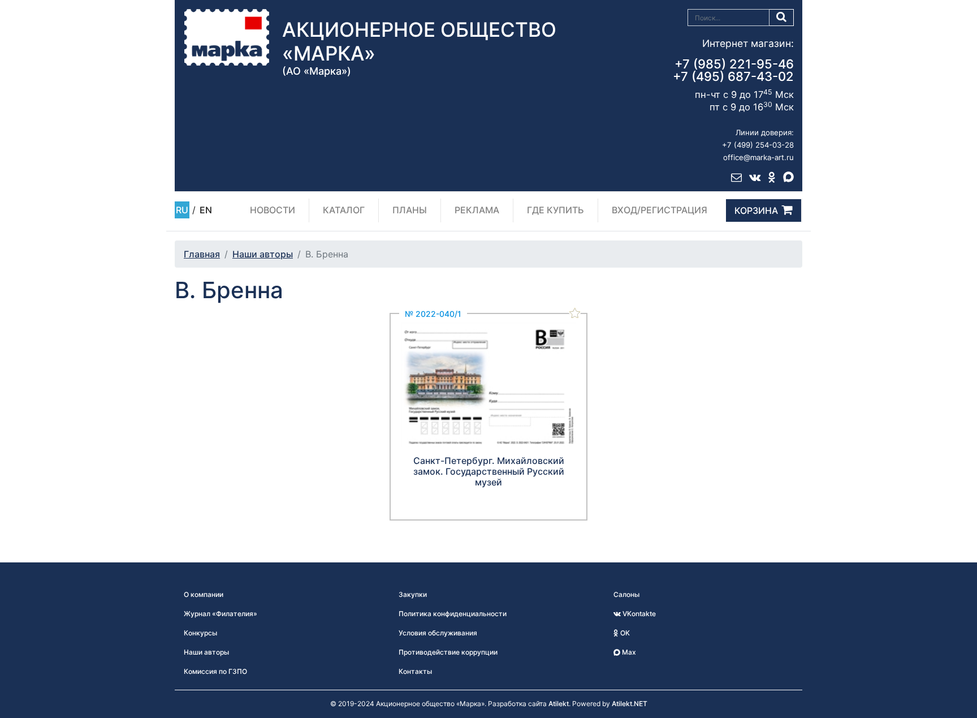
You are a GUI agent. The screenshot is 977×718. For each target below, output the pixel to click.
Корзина (756, 210)
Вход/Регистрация (659, 210)
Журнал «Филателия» (220, 613)
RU (182, 210)
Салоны (626, 594)
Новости (272, 210)
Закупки (413, 594)
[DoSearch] (782, 17)
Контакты (415, 671)
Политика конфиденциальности (453, 613)
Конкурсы (200, 633)
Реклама (477, 210)
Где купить (555, 210)
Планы (409, 210)
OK (624, 633)
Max (628, 652)
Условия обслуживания (438, 633)
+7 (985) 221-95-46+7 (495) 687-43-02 (733, 70)
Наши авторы (262, 254)
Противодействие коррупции (448, 652)
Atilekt (558, 703)
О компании (203, 594)
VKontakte (638, 613)
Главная (202, 254)
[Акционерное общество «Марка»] (226, 36)
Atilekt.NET (629, 703)
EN (206, 210)
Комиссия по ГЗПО (215, 671)
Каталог (344, 210)
